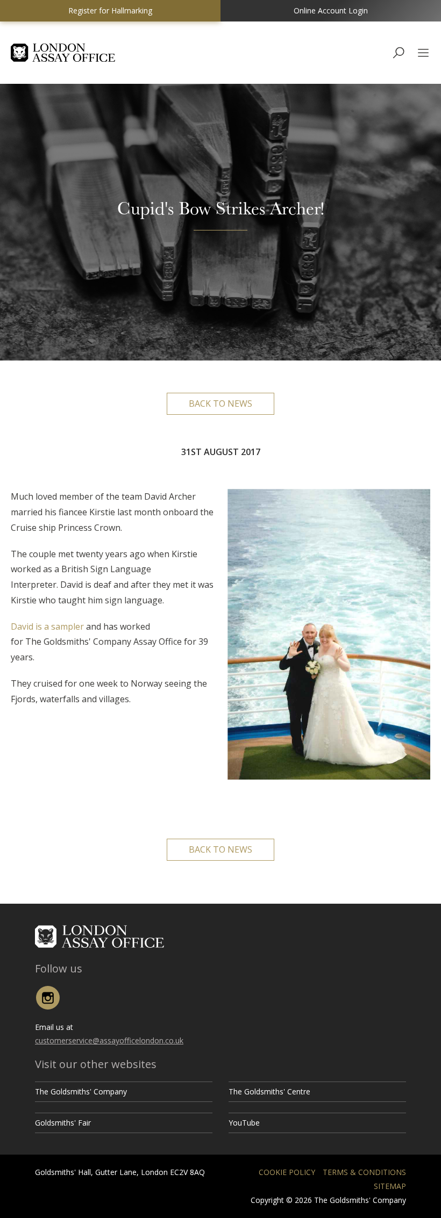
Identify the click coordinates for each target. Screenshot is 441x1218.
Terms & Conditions (364, 1172)
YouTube (244, 1123)
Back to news (220, 403)
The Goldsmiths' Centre (269, 1091)
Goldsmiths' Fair (63, 1123)
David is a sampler (47, 626)
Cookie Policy (287, 1172)
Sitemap (390, 1186)
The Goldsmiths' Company (81, 1091)
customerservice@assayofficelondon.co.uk (109, 1040)
